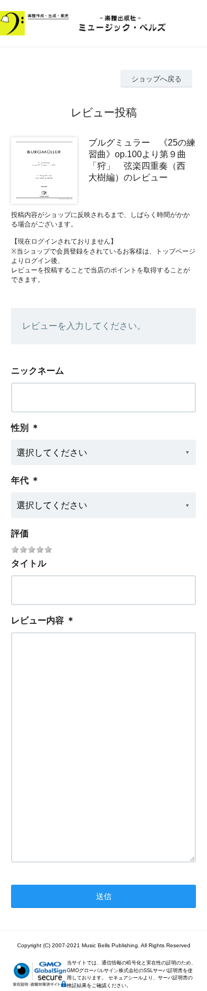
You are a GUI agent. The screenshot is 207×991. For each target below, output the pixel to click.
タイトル (28, 563)
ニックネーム (37, 370)
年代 (20, 480)
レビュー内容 (37, 620)
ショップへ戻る (156, 79)
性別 (20, 427)
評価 (20, 533)
